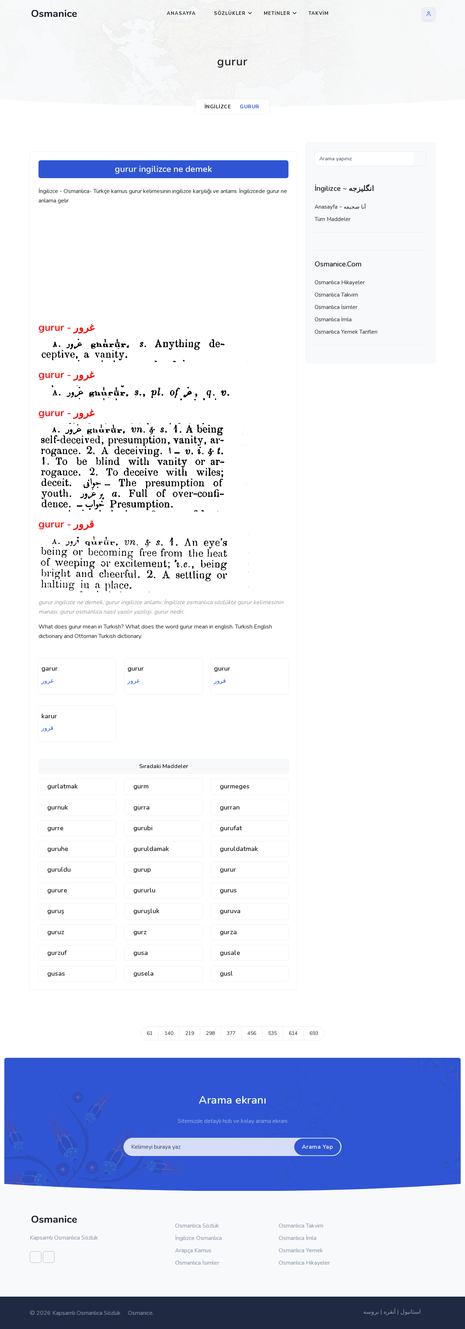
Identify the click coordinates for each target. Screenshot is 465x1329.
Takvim (318, 13)
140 (169, 1033)
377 (231, 1033)
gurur (136, 668)
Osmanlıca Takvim (336, 294)
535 (272, 1033)
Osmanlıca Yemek (300, 1250)
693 (314, 1033)
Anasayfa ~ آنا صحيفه (340, 206)
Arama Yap (317, 1147)
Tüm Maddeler (333, 219)
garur (49, 668)
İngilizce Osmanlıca (198, 1238)
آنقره (390, 1312)
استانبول (410, 1312)
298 (210, 1033)
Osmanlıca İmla (333, 319)
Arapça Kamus (192, 1250)
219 (189, 1033)
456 (251, 1033)
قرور (220, 681)
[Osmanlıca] (54, 13)
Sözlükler (230, 13)
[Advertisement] (151, 266)
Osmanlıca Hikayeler (340, 282)
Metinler (277, 13)
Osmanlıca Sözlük (196, 1226)
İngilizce (218, 106)
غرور (47, 681)
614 (293, 1033)
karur (49, 716)
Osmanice (140, 1313)
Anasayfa (181, 13)
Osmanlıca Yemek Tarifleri (346, 332)
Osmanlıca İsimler (336, 307)
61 (150, 1033)
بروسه (371, 1312)
